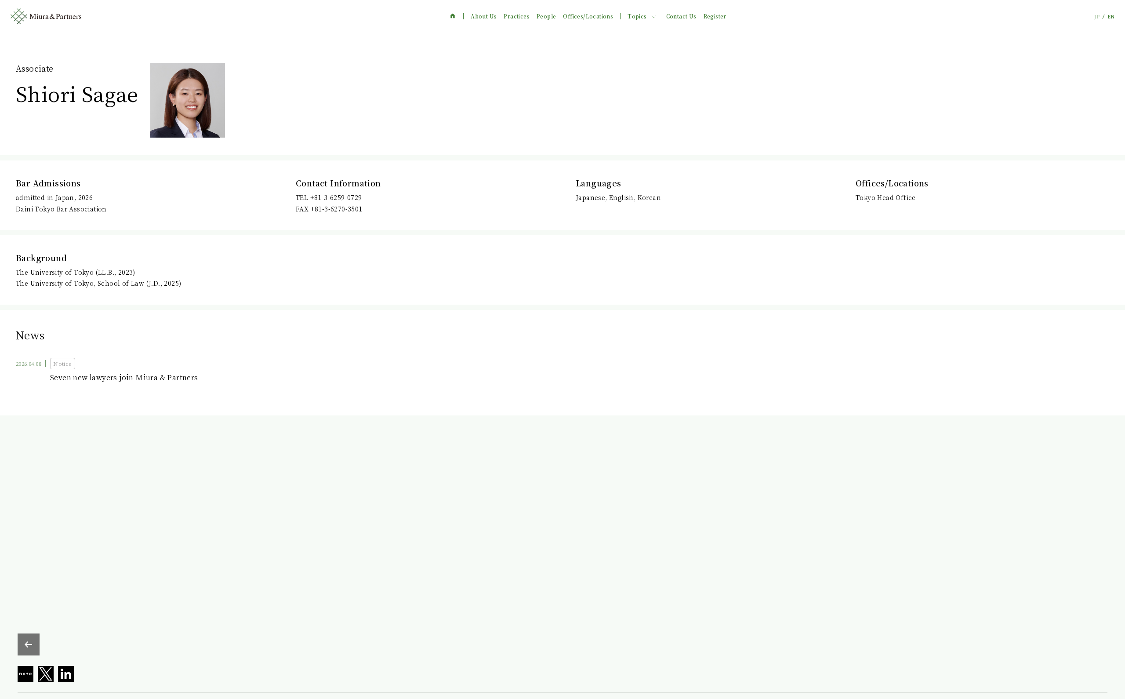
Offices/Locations (588, 16)
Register (715, 16)
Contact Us (681, 16)
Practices (517, 16)
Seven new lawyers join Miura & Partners (124, 377)
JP (1097, 16)
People (546, 16)
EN (1110, 16)
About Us (484, 16)
